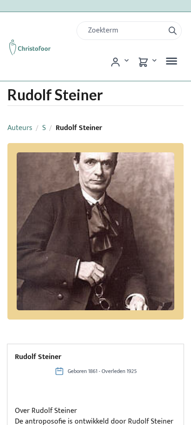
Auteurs (19, 128)
